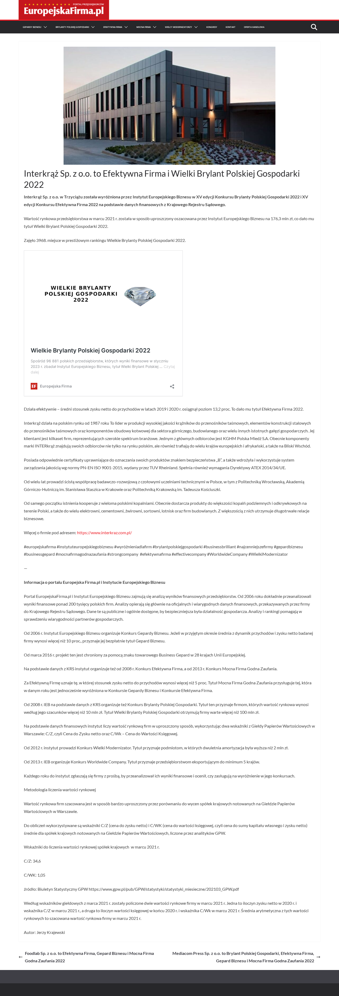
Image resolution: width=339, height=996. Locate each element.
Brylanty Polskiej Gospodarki (72, 26)
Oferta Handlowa (254, 26)
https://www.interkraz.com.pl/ (104, 532)
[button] (44, 27)
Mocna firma (143, 26)
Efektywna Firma (112, 26)
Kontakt (230, 26)
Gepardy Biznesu (32, 26)
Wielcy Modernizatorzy (178, 26)
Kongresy (211, 26)
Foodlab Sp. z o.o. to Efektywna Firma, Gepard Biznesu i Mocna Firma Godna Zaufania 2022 (89, 957)
